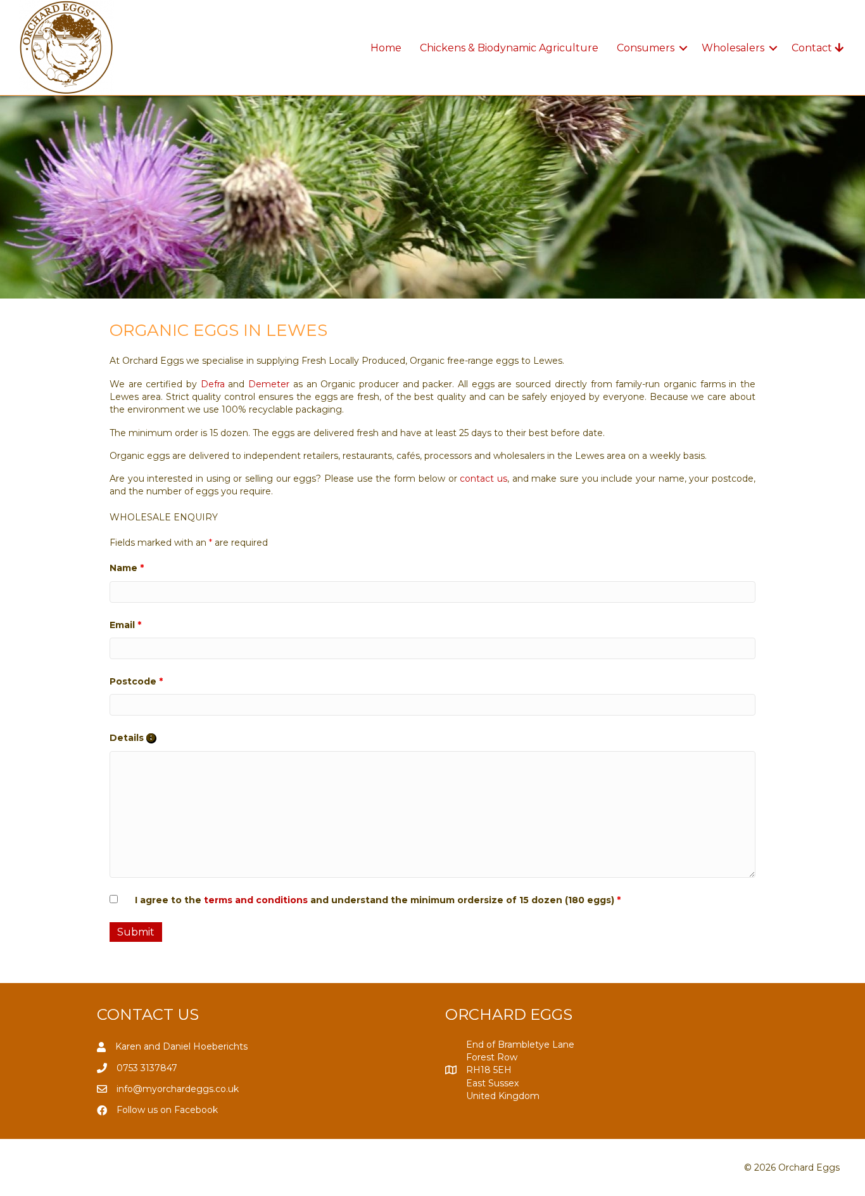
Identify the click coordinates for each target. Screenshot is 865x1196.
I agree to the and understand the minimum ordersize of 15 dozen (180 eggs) (378, 900)
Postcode (136, 681)
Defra (213, 384)
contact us (483, 478)
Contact (813, 48)
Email (125, 625)
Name (127, 568)
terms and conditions (256, 900)
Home (385, 48)
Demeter (268, 384)
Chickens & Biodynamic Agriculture (509, 48)
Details (133, 737)
